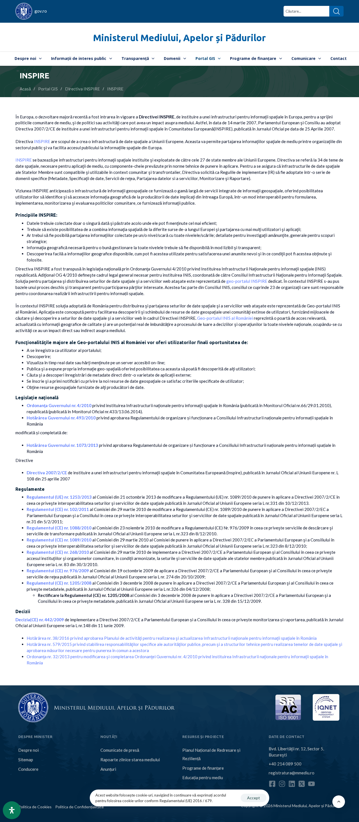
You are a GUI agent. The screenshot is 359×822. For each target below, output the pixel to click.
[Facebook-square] (272, 783)
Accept (253, 797)
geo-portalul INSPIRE (246, 281)
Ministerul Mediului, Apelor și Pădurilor (179, 37)
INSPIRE (42, 141)
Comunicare (303, 58)
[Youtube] (311, 783)
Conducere (28, 769)
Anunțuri (108, 769)
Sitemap (25, 759)
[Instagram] (282, 783)
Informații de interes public (78, 58)
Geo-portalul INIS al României (225, 318)
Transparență (135, 58)
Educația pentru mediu (202, 777)
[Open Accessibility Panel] (12, 810)
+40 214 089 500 (285, 763)
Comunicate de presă (119, 750)
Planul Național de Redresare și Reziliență (211, 754)
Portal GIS (205, 58)
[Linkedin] (291, 783)
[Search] (336, 11)
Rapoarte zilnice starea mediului (130, 759)
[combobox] (306, 11)
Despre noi (25, 58)
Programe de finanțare (253, 58)
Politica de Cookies (35, 806)
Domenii (172, 58)
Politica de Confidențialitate (79, 806)
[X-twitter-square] (301, 783)
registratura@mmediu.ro (291, 772)
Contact (338, 58)
